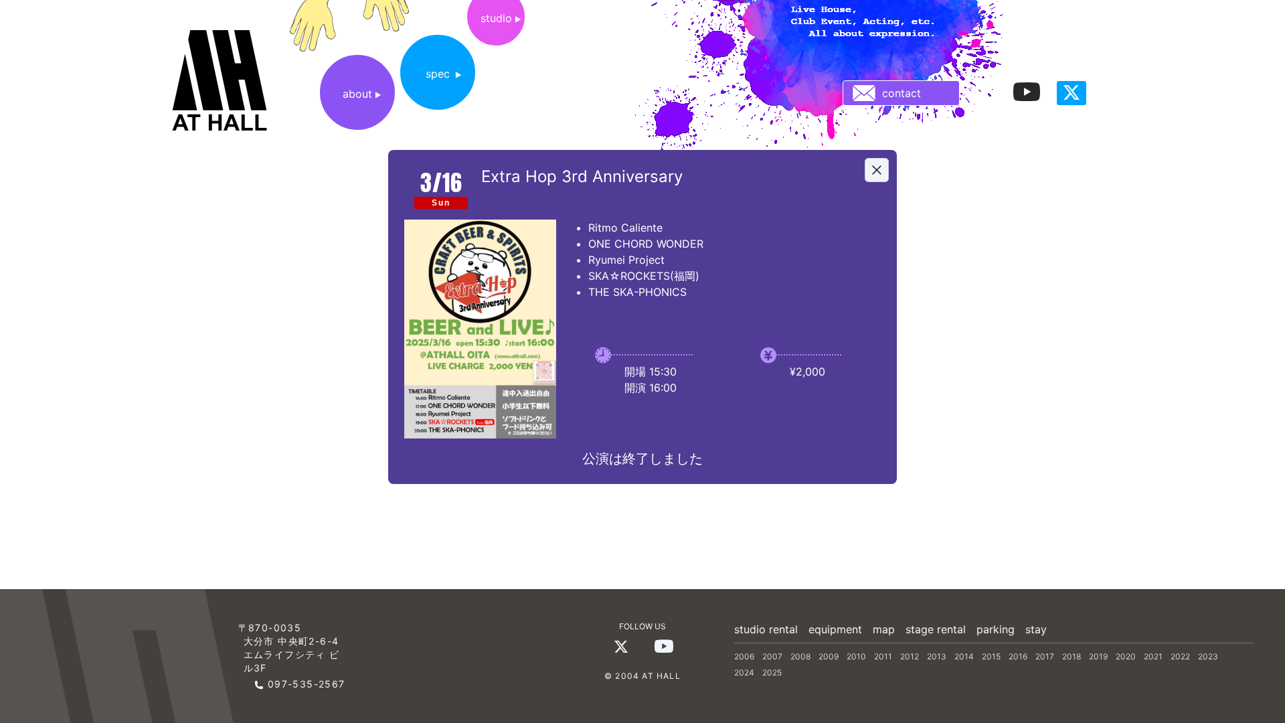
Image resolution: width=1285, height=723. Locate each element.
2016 (1018, 656)
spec (438, 73)
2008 (800, 656)
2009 (829, 656)
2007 (772, 656)
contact (901, 93)
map (884, 629)
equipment (835, 629)
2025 (772, 672)
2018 (1071, 656)
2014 (964, 656)
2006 (744, 656)
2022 (1180, 656)
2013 (936, 656)
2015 (991, 656)
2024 (744, 672)
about (357, 93)
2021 (1153, 656)
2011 (883, 656)
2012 (909, 656)
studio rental (766, 629)
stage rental (936, 629)
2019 (1098, 656)
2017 (1044, 656)
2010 (856, 656)
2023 (1208, 656)
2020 (1126, 656)
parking (995, 629)
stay (1036, 629)
